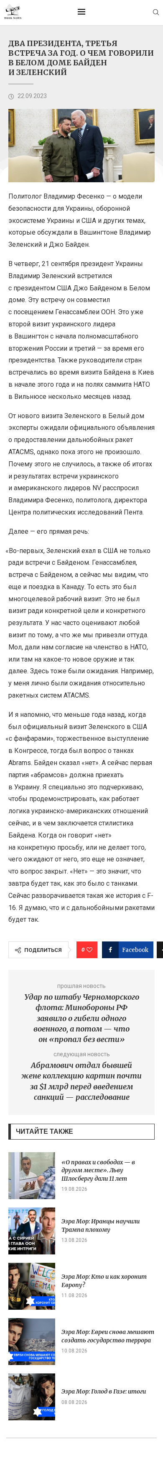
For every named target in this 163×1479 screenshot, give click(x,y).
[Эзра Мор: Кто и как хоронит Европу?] (31, 1286)
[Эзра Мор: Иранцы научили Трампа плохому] (31, 1231)
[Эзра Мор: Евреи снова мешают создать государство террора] (31, 1341)
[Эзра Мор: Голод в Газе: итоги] (31, 1396)
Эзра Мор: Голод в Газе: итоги (103, 1391)
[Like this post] (89, 949)
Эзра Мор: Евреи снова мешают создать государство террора (107, 1336)
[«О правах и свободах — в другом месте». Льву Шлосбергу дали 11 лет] (31, 1175)
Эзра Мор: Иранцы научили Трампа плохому (100, 1225)
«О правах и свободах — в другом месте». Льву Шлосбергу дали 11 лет (98, 1170)
